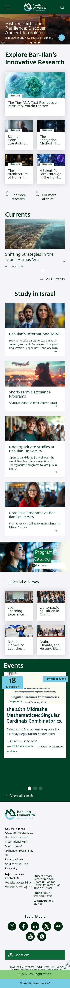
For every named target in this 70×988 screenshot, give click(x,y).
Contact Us (12, 878)
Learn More (61, 37)
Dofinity (28, 967)
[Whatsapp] (41, 940)
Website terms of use (18, 887)
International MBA (16, 842)
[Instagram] (11, 930)
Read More (17, 267)
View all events (22, 795)
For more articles (49, 197)
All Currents (55, 279)
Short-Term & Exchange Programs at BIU (19, 851)
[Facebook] (23, 930)
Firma (46, 967)
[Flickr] (58, 930)
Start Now (41, 565)
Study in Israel (15, 829)
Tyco (58, 967)
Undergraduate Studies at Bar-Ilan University (16, 864)
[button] (31, 43)
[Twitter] (46, 930)
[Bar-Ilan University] (35, 7)
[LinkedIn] (35, 930)
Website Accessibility (18, 882)
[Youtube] (30, 940)
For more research (19, 197)
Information (14, 874)
